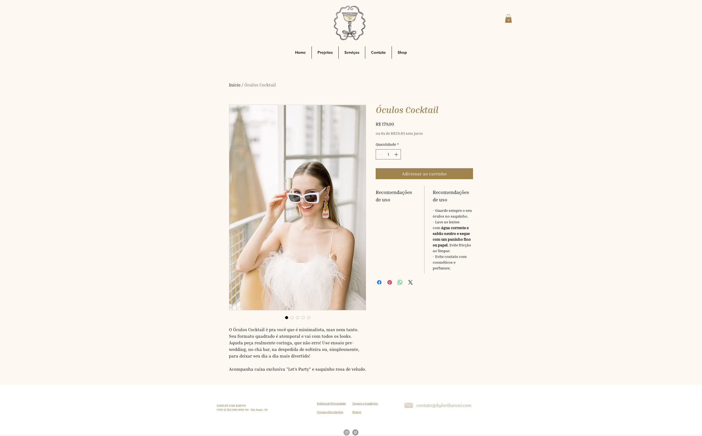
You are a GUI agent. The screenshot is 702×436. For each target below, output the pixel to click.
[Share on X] (410, 282)
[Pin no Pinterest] (389, 282)
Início (234, 85)
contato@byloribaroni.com (443, 405)
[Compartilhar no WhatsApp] (400, 282)
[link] (508, 18)
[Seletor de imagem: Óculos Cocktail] (286, 317)
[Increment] (396, 154)
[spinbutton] (388, 154)
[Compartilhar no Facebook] (379, 282)
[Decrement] (380, 154)
